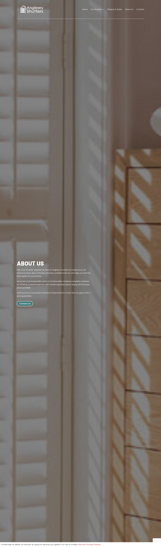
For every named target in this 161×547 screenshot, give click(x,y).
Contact (140, 10)
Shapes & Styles (114, 10)
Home (85, 10)
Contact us (25, 303)
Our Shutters (96, 10)
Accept (90, 544)
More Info (82, 544)
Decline (98, 544)
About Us (129, 10)
